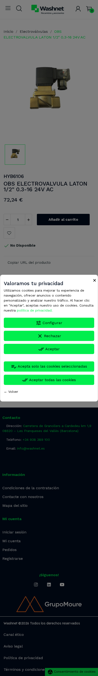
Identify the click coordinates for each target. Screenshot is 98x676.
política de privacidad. (35, 310)
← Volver (11, 391)
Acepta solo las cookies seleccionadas (49, 366)
